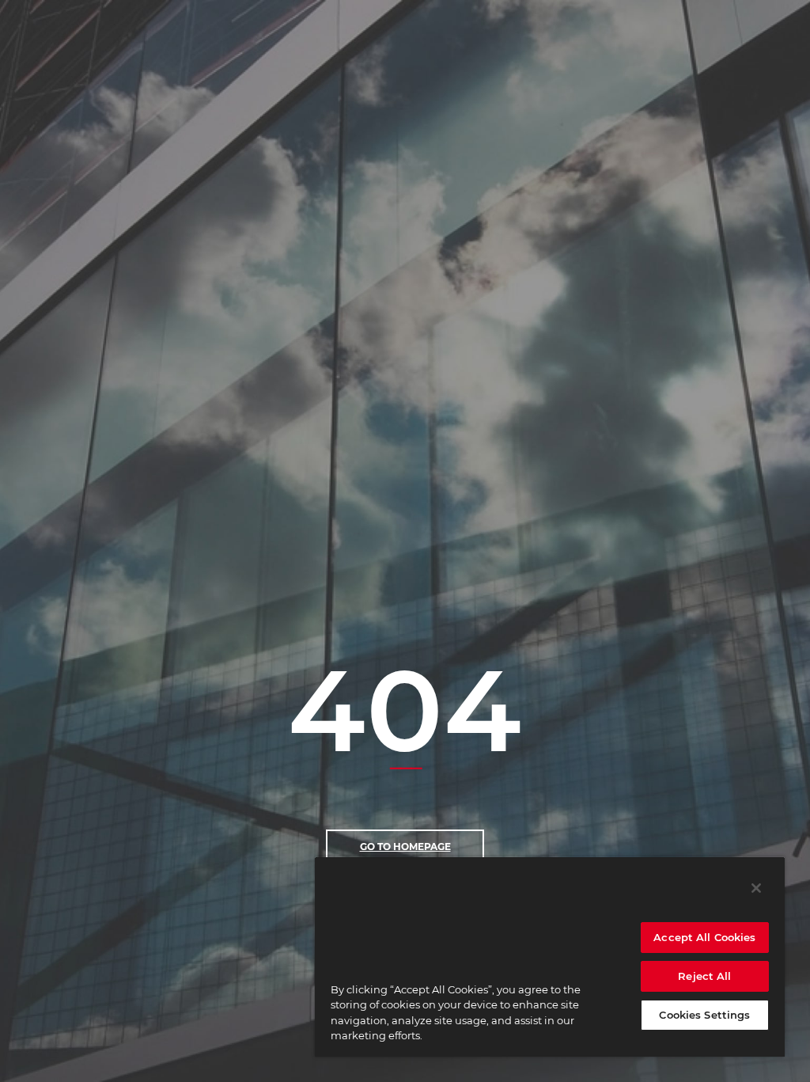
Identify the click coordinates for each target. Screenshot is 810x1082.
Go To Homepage (405, 846)
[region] (550, 956)
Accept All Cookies (704, 937)
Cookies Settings (704, 1014)
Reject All (704, 976)
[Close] (756, 888)
